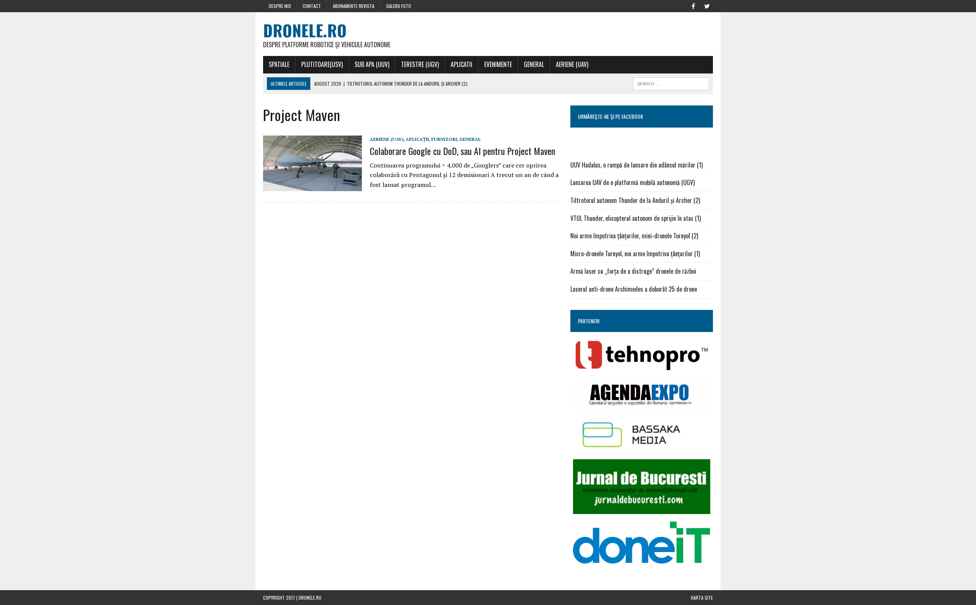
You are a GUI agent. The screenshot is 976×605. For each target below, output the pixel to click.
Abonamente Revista (353, 6)
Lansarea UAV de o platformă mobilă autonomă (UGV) (632, 182)
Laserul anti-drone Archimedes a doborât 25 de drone (633, 289)
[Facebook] (693, 5)
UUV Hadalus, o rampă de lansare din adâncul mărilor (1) (636, 164)
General (534, 64)
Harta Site (702, 597)
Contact (312, 6)
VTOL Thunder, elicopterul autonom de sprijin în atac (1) (635, 218)
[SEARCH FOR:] (671, 82)
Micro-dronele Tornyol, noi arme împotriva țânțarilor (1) (635, 253)
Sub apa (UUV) (372, 64)
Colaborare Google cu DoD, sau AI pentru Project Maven (462, 151)
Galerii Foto (398, 6)
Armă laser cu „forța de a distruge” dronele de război (633, 271)
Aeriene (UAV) (572, 64)
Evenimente (498, 64)
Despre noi (280, 6)
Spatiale (279, 64)
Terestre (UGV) (420, 64)
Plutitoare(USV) (322, 64)
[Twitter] (707, 5)
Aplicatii (461, 64)
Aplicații (417, 139)
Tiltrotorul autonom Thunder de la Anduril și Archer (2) (635, 200)
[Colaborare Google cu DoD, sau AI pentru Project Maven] (312, 186)
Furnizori (444, 139)
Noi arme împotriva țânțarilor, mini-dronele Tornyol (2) (634, 235)
